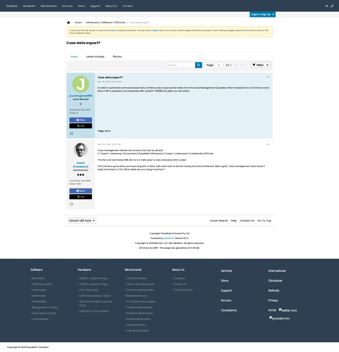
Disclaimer (275, 281)
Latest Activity (95, 56)
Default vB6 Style (80, 220)
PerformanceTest (42, 284)
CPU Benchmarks (137, 278)
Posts (74, 56)
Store (224, 281)
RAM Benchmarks (137, 295)
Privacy (273, 300)
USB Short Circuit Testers (94, 310)
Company (179, 278)
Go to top (264, 220)
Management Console (44, 307)
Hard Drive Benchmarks (140, 289)
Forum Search (219, 220)
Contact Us (247, 220)
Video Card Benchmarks (141, 284)
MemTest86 (39, 295)
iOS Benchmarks (136, 324)
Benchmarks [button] (49, 6)
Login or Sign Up (260, 14)
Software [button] (12, 6)
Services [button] (67, 6)
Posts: (72, 112)
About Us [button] (112, 6)
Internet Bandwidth (138, 330)
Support (95, 6)
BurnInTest (38, 278)
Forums (128, 6)
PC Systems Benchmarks (141, 301)
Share (82, 120)
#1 (268, 77)
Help (234, 220)
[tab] (74, 56)
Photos (117, 56)
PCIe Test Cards (88, 289)
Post (82, 125)
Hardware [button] (29, 6)
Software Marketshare (139, 307)
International (277, 271)
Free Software (40, 318)
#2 (268, 144)
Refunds (273, 290)
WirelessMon (39, 301)
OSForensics (39, 289)
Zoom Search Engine (44, 313)
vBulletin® (169, 238)
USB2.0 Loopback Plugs (93, 284)
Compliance (229, 310)
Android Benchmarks (139, 318)
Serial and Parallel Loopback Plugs (95, 303)
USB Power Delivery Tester (94, 295)
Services (226, 271)
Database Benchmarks (140, 313)
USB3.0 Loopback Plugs (93, 278)
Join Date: (74, 109)
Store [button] (81, 6)
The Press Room (183, 289)
